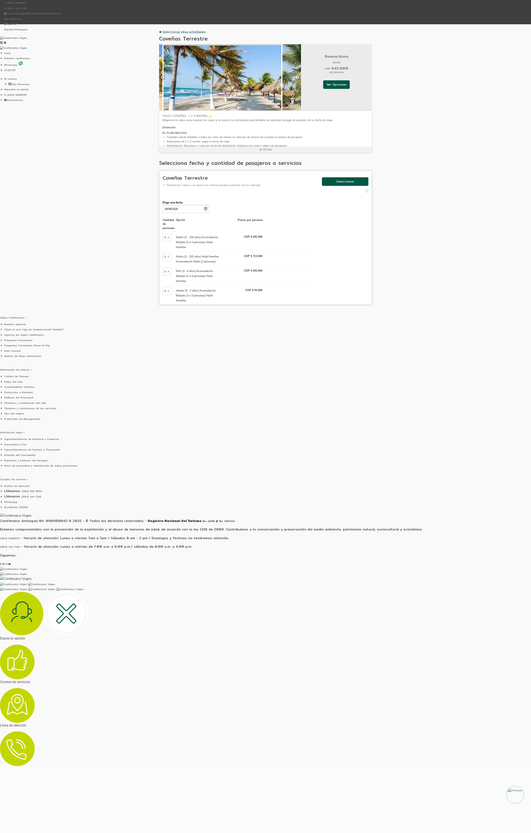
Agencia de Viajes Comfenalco (24, 335)
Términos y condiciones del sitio (25, 403)
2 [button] (230, 109)
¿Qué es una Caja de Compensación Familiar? (34, 329)
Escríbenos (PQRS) (16, 507)
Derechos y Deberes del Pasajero (26, 460)
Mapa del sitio (13, 382)
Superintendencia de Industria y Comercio (31, 439)
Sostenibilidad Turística (19, 387)
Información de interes (16, 370)
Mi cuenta (10, 79)
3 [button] (236, 109)
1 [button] (224, 109)
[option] (230, 77)
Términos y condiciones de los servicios (30, 408)
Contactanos (15, 100)
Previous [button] (163, 77)
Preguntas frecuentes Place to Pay (27, 345)
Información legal (12, 432)
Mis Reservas (12, 19)
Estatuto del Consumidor (20, 455)
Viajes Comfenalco (13, 318)
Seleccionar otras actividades (184, 32)
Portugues (21, 29)
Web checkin (12, 351)
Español (9, 29)
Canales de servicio (14, 479)
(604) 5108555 (16, 3)
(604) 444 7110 (16, 8)
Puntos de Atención (17, 486)
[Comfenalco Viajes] (13, 38)
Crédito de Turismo (16, 376)
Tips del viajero (14, 413)
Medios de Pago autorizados (22, 356)
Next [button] (297, 77)
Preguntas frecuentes (18, 340)
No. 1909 (208, 521)
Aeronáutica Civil (15, 444)
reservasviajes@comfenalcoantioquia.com (34, 13)
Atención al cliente (16, 89)
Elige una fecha (173, 202)
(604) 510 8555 (31, 491)
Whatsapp (11, 65)
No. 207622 (227, 521)
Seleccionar (345, 181)
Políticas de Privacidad (18, 397)
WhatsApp (10, 502)
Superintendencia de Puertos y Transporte (32, 450)
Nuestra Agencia (15, 324)
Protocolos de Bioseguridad (22, 419)
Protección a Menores (18, 392)
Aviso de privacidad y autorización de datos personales (41, 466)
